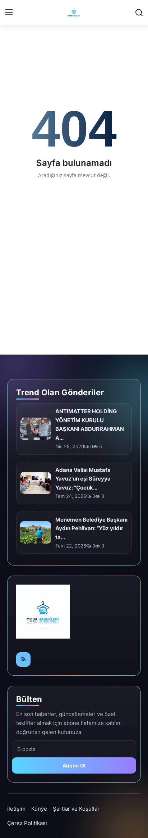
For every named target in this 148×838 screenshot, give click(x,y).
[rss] (23, 659)
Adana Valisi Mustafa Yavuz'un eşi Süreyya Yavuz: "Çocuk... (83, 479)
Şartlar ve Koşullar (76, 808)
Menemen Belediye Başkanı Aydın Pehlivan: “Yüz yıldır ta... (91, 528)
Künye (39, 808)
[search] (139, 13)
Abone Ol (74, 765)
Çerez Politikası (27, 823)
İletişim (16, 808)
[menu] (9, 13)
